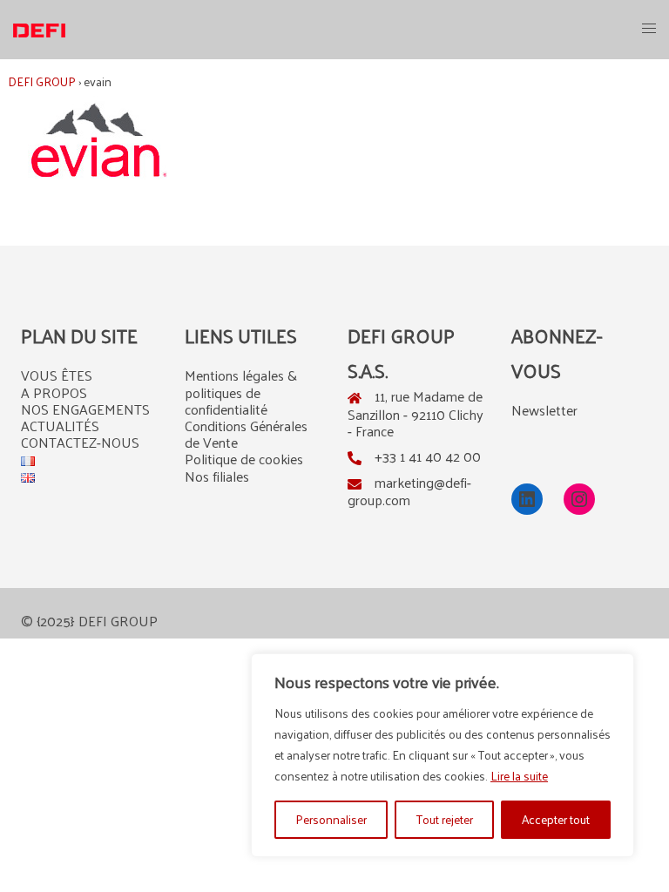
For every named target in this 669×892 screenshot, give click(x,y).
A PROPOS (54, 392)
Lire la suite (519, 776)
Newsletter (544, 409)
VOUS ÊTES (56, 375)
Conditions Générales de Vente (246, 434)
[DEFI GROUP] (39, 28)
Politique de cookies (244, 458)
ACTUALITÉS (60, 425)
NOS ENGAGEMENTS (85, 409)
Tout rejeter (444, 819)
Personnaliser (331, 819)
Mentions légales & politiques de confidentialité (241, 391)
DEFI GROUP (42, 81)
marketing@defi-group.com (409, 491)
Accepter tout (556, 819)
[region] (442, 755)
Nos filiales (217, 476)
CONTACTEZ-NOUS (80, 442)
